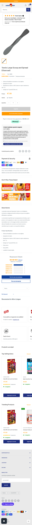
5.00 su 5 (20, 260)
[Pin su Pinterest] (23, 151)
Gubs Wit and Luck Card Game (10, 379)
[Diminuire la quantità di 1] (9, 103)
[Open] (4, 521)
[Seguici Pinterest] (12, 501)
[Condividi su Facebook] (20, 151)
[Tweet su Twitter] (26, 151)
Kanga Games (6, 376)
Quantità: (4, 102)
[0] (29, 5)
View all (28, 354)
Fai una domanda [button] (16, 281)
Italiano (4, 492)
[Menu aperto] (2, 5)
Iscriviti (6, 485)
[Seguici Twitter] (6, 501)
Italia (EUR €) (13, 492)
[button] (16, 19)
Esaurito (16, 109)
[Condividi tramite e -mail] (29, 151)
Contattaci (16, 1)
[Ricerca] (28, 10)
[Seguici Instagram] (9, 501)
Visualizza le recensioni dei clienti (13, 144)
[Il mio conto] (26, 5)
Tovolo (3, 74)
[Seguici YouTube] (15, 501)
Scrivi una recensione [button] (16, 277)
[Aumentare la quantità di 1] (17, 103)
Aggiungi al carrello (11, 395)
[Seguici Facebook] (3, 501)
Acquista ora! (16, 319)
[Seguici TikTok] (18, 501)
